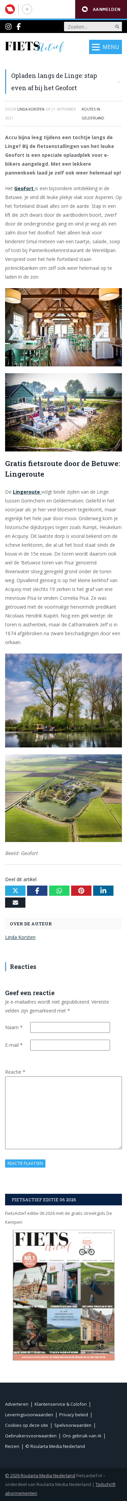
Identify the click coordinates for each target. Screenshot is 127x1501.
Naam (14, 1027)
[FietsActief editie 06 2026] (63, 1295)
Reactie (15, 1072)
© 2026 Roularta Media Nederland (40, 1475)
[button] (101, 9)
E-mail (14, 1045)
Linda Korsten (20, 937)
